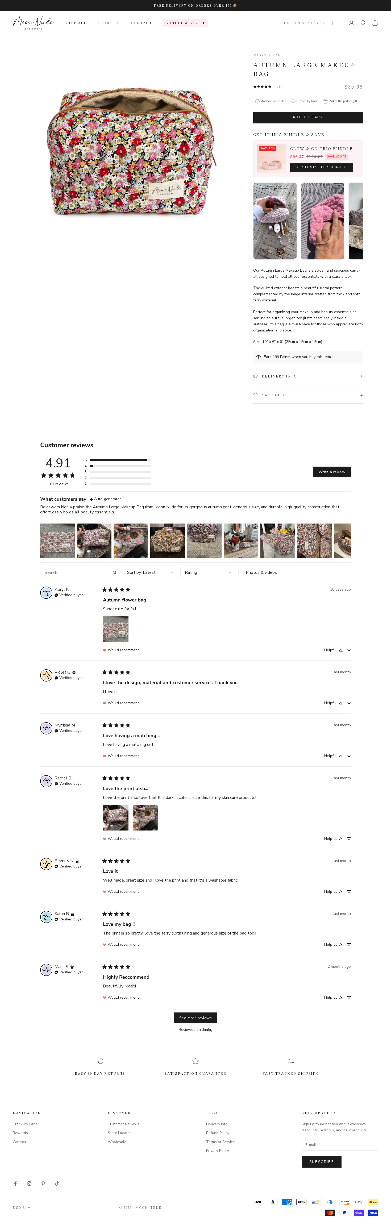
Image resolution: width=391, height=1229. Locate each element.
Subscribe (321, 1162)
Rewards (20, 1132)
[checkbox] (265, 572)
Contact (141, 22)
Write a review (332, 472)
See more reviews (195, 1017)
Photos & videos (261, 572)
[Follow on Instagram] (29, 1183)
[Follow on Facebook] (15, 1183)
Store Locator (119, 1132)
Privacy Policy (217, 1150)
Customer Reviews (123, 1124)
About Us (108, 22)
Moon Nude (267, 55)
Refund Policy (217, 1132)
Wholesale (117, 1141)
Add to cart (308, 117)
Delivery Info (216, 1124)
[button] (118, 460)
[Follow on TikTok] (57, 1183)
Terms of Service (220, 1141)
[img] (105, 499)
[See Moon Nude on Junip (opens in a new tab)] (207, 1030)
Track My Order (26, 1124)
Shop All (76, 22)
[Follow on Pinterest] (43, 1183)
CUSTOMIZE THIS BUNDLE (321, 167)
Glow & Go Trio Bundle (321, 148)
